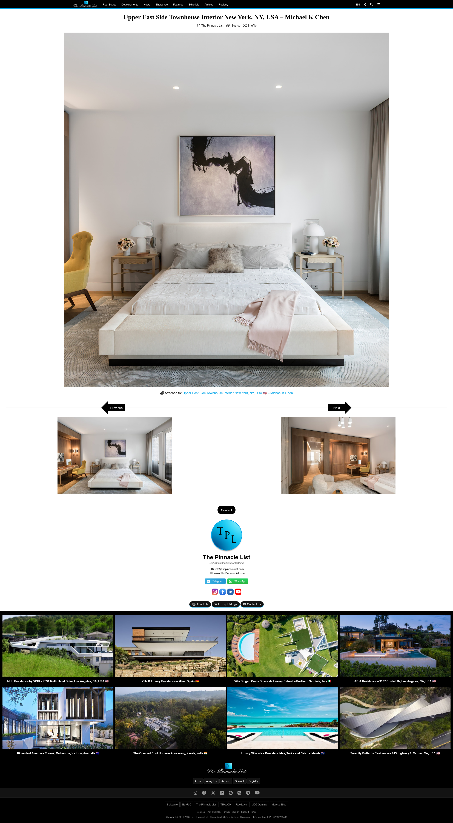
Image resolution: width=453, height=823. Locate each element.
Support (245, 811)
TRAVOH (225, 804)
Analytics (211, 781)
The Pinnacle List (212, 25)
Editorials (194, 4)
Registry (223, 4)
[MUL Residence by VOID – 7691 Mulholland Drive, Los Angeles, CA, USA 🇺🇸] (57, 676)
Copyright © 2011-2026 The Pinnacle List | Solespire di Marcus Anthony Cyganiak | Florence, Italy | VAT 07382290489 (226, 817)
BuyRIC (186, 804)
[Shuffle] (365, 4)
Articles (209, 4)
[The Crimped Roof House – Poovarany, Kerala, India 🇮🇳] (170, 748)
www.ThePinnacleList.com (229, 573)
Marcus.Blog (279, 804)
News (147, 4)
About (198, 781)
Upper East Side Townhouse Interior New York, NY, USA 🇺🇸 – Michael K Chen (238, 392)
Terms (253, 811)
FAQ (209, 811)
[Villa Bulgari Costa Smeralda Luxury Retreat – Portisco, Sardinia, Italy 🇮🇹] (282, 676)
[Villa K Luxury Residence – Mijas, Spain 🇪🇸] (170, 676)
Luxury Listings (227, 604)
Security (235, 811)
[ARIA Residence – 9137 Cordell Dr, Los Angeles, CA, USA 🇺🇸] (395, 676)
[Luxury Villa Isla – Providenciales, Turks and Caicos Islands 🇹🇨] (282, 748)
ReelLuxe (241, 804)
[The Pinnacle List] (226, 768)
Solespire (172, 804)
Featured (178, 4)
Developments (129, 4)
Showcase (162, 4)
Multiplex (216, 811)
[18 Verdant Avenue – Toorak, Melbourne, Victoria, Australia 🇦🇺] (57, 748)
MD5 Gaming (259, 804)
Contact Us (254, 604)
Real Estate (109, 4)
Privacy (226, 811)
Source (235, 25)
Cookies (201, 811)
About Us (202, 604)
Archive (225, 781)
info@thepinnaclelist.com (229, 569)
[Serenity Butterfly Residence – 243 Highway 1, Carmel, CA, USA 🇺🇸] (395, 748)
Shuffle (252, 25)
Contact (239, 781)
